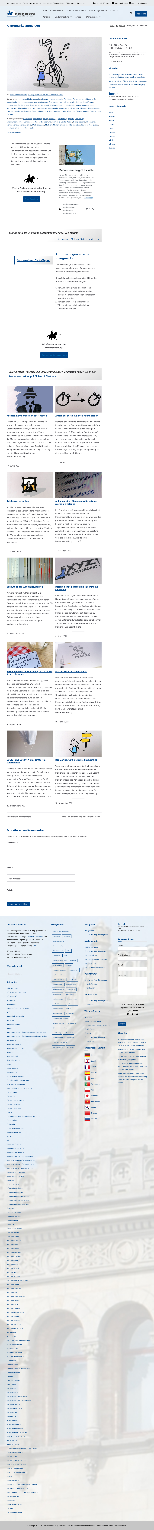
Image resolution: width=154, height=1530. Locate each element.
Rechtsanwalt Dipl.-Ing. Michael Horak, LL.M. (79, 239)
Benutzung (67, 936)
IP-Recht (87, 1033)
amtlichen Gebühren (35, 937)
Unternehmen (69, 1032)
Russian (93, 1119)
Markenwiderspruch (15, 1328)
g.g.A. (9, 1136)
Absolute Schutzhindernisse (61, 931)
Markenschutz (12, 1304)
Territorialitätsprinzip (40, 111)
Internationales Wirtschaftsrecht (97, 1025)
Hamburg (112, 132)
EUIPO (9, 1112)
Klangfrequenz (79, 122)
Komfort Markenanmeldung (54, 355)
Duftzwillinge (12, 1072)
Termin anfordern (121, 3)
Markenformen (87, 105)
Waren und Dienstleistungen (78, 111)
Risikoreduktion (13, 1416)
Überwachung (58, 3)
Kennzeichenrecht (14, 1212)
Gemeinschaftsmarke (15, 1148)
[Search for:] (27, 974)
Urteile (63, 111)
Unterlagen (19, 128)
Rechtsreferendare (14, 1408)
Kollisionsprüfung (13, 1224)
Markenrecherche (40, 108)
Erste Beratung (31, 199)
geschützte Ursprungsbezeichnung (21, 1168)
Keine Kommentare (14, 132)
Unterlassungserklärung (16, 1464)
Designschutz (89, 931)
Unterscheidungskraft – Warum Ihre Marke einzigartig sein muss (127, 85)
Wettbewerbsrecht (14, 1496)
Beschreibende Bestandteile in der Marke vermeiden (76, 588)
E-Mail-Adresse (14, 879)
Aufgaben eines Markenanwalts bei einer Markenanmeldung (76, 502)
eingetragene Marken (15, 1076)
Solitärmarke (26, 111)
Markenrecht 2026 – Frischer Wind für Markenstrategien (128, 81)
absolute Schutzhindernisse (18, 1008)
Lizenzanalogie (13, 1232)
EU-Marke (68, 99)
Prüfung (84, 125)
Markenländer (92, 16)
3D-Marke (11, 1000)
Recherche (27, 3)
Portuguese (95, 1084)
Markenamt (64, 975)
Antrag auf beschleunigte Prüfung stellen (76, 415)
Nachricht (122, 975)
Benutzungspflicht (14, 1044)
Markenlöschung (25, 108)
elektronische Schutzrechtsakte (19, 1088)
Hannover (112, 136)
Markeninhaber (38, 125)
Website (10, 890)
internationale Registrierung (18, 105)
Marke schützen (90, 955)
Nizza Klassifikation (14, 1344)
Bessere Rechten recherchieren (71, 671)
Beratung (53, 119)
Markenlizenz (12, 108)
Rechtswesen (12, 1412)
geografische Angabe (15, 1152)
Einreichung (79, 119)
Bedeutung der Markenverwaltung (25, 587)
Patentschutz (89, 1004)
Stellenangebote (62, 16)
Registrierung (70, 1013)
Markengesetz (12, 1264)
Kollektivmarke (12, 1220)
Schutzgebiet (12, 1420)
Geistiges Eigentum (14, 1144)
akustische (27, 119)
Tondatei (10, 128)
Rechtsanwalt (12, 1388)
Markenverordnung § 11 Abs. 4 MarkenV (32, 376)
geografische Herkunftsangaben (20, 102)
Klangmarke (91, 122)
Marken (16, 125)
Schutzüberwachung (15, 1428)
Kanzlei (113, 10)
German (94, 1055)
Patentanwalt (89, 988)
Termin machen (116, 61)
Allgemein (45, 99)
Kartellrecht (89, 1041)
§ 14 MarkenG (12, 988)
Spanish (94, 1072)
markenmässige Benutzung (18, 1280)
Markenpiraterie (13, 1284)
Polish (93, 1090)
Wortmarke (70, 1047)
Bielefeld (112, 116)
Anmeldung (37, 119)
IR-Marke (33, 105)
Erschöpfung (12, 1092)
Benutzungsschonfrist (15, 1048)
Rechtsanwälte (12, 1392)
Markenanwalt (43, 105)
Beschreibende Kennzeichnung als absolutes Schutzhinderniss (29, 673)
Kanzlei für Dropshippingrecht (96, 935)
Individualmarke (69, 102)
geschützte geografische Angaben (48, 102)
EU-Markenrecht (13, 1104)
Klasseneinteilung (14, 1216)
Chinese (94, 1113)
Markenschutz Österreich (94, 967)
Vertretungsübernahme (42, 3)
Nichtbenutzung (58, 1008)
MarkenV (48, 125)
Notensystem (74, 125)
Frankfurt (112, 128)
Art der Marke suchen (18, 501)
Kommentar (12, 843)
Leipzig (111, 140)
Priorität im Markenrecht (19, 817)
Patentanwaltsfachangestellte (18, 1368)
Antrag (45, 119)
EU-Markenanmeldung (82, 99)
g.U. (93, 99)
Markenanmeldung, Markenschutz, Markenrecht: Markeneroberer (69, 1526)
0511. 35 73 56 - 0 (103, 3)
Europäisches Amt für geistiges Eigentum (23, 1116)
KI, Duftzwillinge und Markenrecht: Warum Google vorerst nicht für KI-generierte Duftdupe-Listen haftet (127, 75)
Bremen (111, 120)
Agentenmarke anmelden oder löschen (27, 415)
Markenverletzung (80, 108)
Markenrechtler (90, 963)
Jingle (63, 122)
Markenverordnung (61, 125)
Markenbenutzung (57, 105)
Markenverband (65, 108)
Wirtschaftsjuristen (14, 1504)
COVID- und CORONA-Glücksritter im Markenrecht (26, 761)
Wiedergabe (29, 128)
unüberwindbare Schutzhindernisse (63, 1037)
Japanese (95, 1095)
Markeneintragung (73, 105)
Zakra (111, 1526)
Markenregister (13, 1300)
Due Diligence (12, 1068)
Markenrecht (55, 10)
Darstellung (62, 119)
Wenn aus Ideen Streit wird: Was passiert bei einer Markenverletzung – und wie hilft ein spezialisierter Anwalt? (132, 1078)
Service (78, 16)
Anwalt (9, 1028)
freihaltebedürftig (14, 1132)
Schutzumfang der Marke (17, 1432)
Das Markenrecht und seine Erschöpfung (76, 760)
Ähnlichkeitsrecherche (31, 99)
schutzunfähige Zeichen (16, 1436)
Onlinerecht (11, 1360)
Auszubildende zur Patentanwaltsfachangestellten (27, 1032)
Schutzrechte (72, 1023)
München (112, 144)
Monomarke (11, 1336)
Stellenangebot (13, 1444)
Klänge (69, 122)
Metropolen (11, 1332)
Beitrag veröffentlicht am (45, 95)
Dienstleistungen (58, 950)
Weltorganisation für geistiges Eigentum (22, 1492)
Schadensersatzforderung (61, 1018)
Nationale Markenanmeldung (18, 1340)
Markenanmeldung (14, 3)
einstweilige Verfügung (16, 1084)
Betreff (120, 965)
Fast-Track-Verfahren (15, 1128)
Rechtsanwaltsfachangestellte (19, 1400)
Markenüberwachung (15, 1312)
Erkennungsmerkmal (15, 122)
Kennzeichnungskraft (59, 970)
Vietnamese (95, 1101)
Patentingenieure (13, 1372)
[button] (62, 10)
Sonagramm (93, 125)
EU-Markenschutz (14, 1108)
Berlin (111, 113)
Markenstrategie (13, 1308)
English (93, 1061)
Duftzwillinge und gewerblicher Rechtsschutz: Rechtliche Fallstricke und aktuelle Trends (132, 1066)
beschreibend (12, 1056)
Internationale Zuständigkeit (18, 1204)
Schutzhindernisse (14, 1424)
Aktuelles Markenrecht (76, 10)
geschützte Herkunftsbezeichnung (21, 1164)
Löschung (81, 3)
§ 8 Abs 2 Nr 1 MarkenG (16, 992)
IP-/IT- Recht (89, 1029)
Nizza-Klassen (94, 108)
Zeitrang (10, 114)
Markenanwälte (13, 1248)
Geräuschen (29, 122)
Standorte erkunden (139, 3)
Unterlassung (57, 1032)
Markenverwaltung (14, 1324)
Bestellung (141, 14)
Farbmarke (11, 1124)
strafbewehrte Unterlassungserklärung (22, 1448)
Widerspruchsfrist (58, 1047)
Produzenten (12, 1384)
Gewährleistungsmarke (16, 1172)
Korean (93, 1107)
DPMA (9, 1064)
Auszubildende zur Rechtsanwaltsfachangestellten (27, 1036)
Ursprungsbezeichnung (16, 1472)
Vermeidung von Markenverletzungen (22, 1484)
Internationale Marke (15, 1192)
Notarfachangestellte (15, 1356)
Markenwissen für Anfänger (33, 260)
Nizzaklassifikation (14, 1352)
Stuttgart (112, 148)
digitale (71, 119)
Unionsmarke (54, 111)
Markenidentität (13, 1268)
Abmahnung (11, 1004)
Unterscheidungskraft (15, 1468)
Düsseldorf (112, 124)
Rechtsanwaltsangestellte (17, 1396)
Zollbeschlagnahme (14, 1512)
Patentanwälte (12, 1364)
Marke (9, 125)
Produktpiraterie (13, 111)
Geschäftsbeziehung (43, 122)
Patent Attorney (90, 984)
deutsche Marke (56, 99)
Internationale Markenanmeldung (20, 1196)
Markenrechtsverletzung (16, 1296)
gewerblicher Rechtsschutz (18, 1176)
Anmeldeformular (13, 1024)
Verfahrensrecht (13, 1480)
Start (45, 10)
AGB (34, 946)
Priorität (10, 1376)
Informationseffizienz (84, 102)
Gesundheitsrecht (91, 1017)
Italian (93, 1078)
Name (10, 868)
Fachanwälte (12, 1120)
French (93, 1067)
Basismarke (11, 1040)
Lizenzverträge (13, 1236)
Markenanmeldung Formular (95, 959)
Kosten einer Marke (14, 1228)
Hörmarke (56, 122)
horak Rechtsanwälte (18, 95)
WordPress (121, 1526)
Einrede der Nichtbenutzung (18, 1080)
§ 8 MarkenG (12, 996)
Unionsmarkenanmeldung (17, 1460)
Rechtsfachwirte (13, 1404)
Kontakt (46, 16)
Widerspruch (71, 3)
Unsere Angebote (96, 10)
